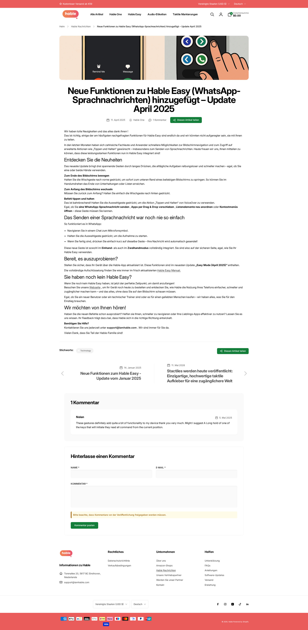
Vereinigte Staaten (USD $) (212, 3)
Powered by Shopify (241, 622)
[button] (212, 14)
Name (75, 467)
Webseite (94, 287)
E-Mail (161, 467)
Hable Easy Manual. (169, 270)
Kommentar (79, 483)
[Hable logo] (66, 556)
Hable (230, 622)
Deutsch (238, 3)
